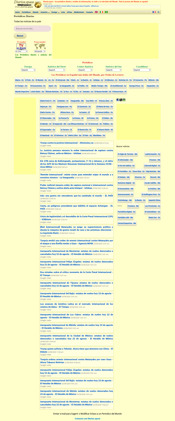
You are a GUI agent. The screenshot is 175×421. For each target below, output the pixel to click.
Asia (63, 12)
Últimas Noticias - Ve (53, 92)
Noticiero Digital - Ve (126, 183)
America (44, 12)
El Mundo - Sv (45, 124)
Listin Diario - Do (37, 92)
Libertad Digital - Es (152, 166)
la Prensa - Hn (92, 118)
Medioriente (79, 12)
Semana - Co (88, 92)
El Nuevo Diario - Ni (105, 130)
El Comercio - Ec (84, 107)
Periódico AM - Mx (125, 217)
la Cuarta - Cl (84, 112)
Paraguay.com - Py (64, 107)
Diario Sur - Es (154, 217)
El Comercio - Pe (140, 80)
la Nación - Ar (86, 80)
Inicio (17, 12)
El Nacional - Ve (46, 135)
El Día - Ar (77, 92)
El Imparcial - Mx (59, 124)
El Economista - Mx (125, 189)
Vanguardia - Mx (77, 101)
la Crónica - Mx (154, 189)
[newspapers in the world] (40, 46)
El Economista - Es (37, 86)
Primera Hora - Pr (119, 92)
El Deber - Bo (107, 118)
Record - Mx (155, 177)
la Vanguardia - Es (67, 86)
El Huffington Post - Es (151, 194)
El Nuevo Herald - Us (103, 92)
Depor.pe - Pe (45, 107)
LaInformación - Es (152, 154)
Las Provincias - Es (152, 206)
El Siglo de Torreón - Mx (127, 154)
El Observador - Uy (47, 118)
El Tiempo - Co (21, 86)
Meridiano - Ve (99, 135)
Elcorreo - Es (140, 177)
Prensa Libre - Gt (106, 101)
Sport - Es (53, 86)
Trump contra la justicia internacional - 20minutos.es (67, 143)
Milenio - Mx (153, 80)
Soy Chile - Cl (91, 101)
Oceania (89, 12)
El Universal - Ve (95, 124)
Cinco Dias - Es (139, 171)
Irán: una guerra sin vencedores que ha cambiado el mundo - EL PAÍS (76, 196)
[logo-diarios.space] (28, 4)
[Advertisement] (105, 41)
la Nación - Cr (63, 101)
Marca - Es (19, 80)
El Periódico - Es (124, 171)
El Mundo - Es (41, 80)
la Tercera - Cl (66, 130)
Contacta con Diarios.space (87, 418)
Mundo (35, 12)
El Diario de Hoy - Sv (104, 107)
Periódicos (26, 12)
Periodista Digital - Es (126, 212)
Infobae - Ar (98, 80)
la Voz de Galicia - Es (126, 166)
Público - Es (108, 124)
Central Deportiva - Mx (127, 223)
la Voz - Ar (68, 92)
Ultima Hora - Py (67, 112)
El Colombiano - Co (152, 212)
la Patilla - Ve (83, 86)
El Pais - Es (29, 80)
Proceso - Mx (155, 160)
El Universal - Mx (62, 80)
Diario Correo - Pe (47, 112)
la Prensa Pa (64, 118)
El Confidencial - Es (118, 86)
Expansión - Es (153, 86)
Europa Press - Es (136, 86)
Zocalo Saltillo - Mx (152, 183)
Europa (54, 12)
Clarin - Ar (75, 80)
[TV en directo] (21, 46)
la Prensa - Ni (78, 118)
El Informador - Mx (125, 160)
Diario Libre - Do (74, 135)
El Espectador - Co (47, 130)
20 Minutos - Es (111, 80)
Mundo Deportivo (22, 92)
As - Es (51, 80)
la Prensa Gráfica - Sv (104, 112)
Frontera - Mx (133, 206)
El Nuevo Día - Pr (84, 130)
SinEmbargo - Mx (125, 200)
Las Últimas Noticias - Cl (77, 124)
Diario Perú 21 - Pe (47, 101)
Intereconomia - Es (125, 194)
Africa (69, 12)
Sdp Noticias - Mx (153, 171)
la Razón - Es (140, 200)
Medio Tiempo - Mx (99, 86)
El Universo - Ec (60, 135)
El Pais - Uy (87, 135)
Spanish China (154, 200)
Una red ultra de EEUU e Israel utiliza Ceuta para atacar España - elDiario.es (71, 6)
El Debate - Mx (124, 177)
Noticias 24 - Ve (125, 80)
